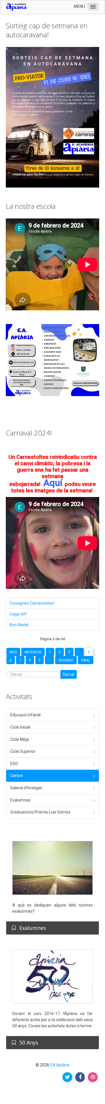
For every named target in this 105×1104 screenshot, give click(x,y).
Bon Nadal (19, 624)
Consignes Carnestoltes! (32, 603)
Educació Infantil (25, 715)
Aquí (52, 482)
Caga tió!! (18, 614)
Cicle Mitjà (19, 739)
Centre (16, 775)
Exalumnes (20, 800)
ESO (14, 763)
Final (85, 660)
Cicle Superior (23, 751)
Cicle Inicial (20, 727)
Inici (13, 652)
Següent (66, 660)
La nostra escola (31, 206)
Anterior (32, 652)
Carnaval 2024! (29, 433)
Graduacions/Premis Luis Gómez (40, 812)
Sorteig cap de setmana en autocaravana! (47, 30)
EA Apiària (59, 1065)
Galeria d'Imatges (26, 787)
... (79, 652)
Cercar (68, 674)
